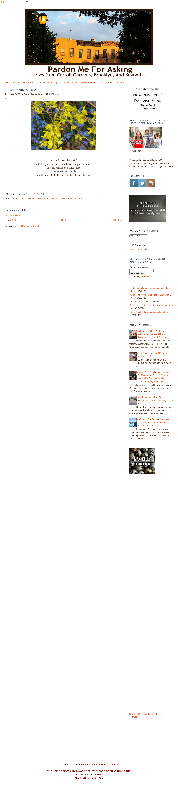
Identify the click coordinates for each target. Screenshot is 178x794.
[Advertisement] (145, 520)
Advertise (120, 82)
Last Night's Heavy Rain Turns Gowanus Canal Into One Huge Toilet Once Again (154, 400)
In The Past (106, 82)
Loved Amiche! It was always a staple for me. (150, 312)
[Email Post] (42, 194)
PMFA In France (89, 82)
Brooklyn (28, 199)
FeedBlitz (145, 276)
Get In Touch (29, 82)
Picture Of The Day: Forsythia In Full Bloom (32, 94)
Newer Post (10, 220)
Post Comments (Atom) (28, 226)
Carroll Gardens (47, 199)
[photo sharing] (63, 150)
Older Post (117, 220)
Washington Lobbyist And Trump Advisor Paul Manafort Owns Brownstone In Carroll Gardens (151, 334)
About (16, 82)
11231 (18, 199)
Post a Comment (12, 216)
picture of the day (87, 199)
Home (5, 82)
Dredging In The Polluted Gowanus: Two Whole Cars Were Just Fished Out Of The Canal (153, 422)
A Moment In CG (69, 82)
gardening (67, 199)
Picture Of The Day (48, 82)
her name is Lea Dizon (139, 301)
